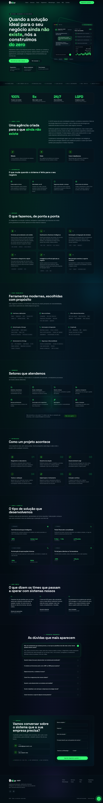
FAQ (63, 2)
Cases (58, 2)
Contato (68, 2)
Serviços (32, 2)
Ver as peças (35, 60)
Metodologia (52, 2)
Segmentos (44, 2)
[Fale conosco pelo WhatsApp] (99, 799)
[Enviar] (70, 55)
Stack (37, 2)
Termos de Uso (91, 798)
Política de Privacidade (81, 798)
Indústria (60, 59)
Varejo (66, 59)
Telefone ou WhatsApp (63, 750)
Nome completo (61, 722)
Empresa (59, 728)
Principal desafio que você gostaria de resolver (69, 740)
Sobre (26, 2)
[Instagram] (13, 791)
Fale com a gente (69, 416)
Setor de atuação (61, 734)
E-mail (75, 750)
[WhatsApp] (10, 791)
